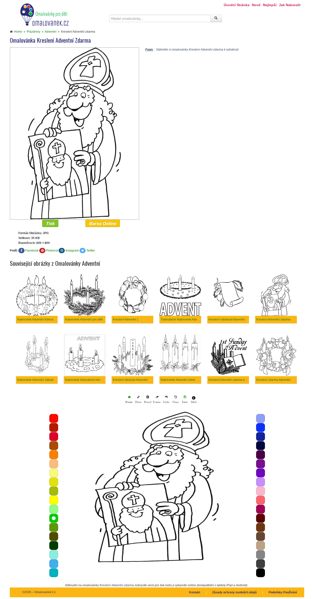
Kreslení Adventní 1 (126, 319)
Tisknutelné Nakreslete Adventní (182, 319)
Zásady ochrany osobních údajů (234, 592)
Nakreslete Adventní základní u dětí (40, 380)
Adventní (50, 31)
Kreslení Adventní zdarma (273, 319)
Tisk (50, 223)
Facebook (32, 250)
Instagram (72, 250)
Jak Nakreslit (290, 5)
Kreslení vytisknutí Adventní (227, 319)
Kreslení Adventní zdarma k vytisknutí (233, 380)
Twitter (90, 250)
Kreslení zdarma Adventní (273, 380)
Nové (256, 5)
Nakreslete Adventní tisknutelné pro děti (43, 319)
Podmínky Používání (283, 592)
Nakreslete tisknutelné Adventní (86, 380)
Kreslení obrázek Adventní (130, 380)
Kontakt (194, 592)
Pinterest (52, 250)
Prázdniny (33, 31)
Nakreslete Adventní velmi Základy (184, 380)
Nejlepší (269, 5)
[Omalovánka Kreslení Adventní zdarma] (74, 133)
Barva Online (102, 223)
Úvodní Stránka (236, 5)
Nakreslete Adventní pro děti (84, 319)
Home (18, 31)
